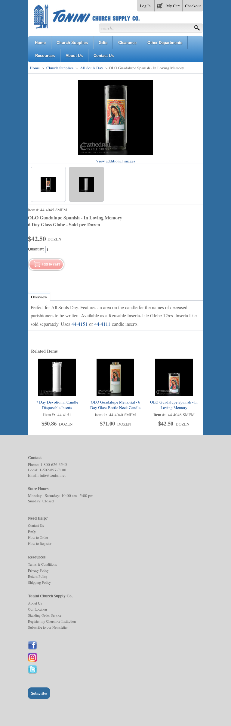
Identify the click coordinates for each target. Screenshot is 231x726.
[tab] (39, 297)
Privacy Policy (38, 570)
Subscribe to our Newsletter (48, 627)
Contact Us (36, 525)
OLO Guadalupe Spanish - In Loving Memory (174, 404)
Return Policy (38, 576)
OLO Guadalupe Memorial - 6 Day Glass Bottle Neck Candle (115, 404)
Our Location (37, 609)
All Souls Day (91, 68)
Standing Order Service (44, 615)
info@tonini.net (53, 475)
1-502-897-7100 (52, 470)
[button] (168, 4)
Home (35, 68)
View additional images (115, 161)
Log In (145, 5)
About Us (35, 603)
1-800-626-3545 (53, 464)
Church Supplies (59, 68)
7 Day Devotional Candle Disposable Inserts (57, 404)
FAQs (32, 531)
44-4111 (102, 324)
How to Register (39, 543)
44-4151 (80, 324)
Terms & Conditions (42, 564)
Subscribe (39, 693)
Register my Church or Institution (52, 621)
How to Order (38, 537)
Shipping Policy (39, 582)
